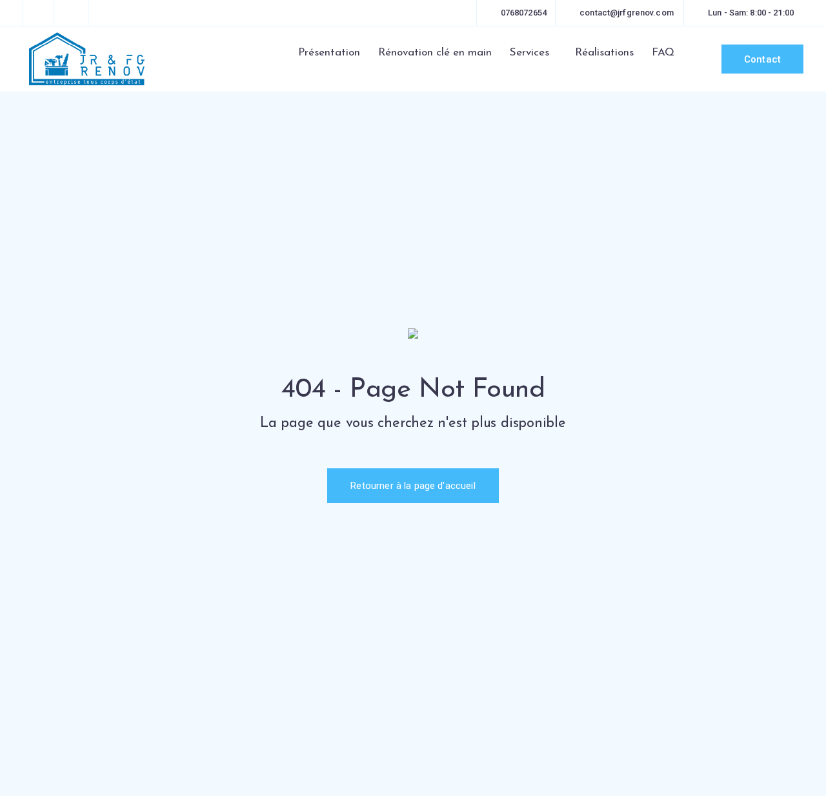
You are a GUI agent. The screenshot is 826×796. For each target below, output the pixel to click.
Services (529, 52)
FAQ (663, 52)
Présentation (329, 52)
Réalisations (604, 52)
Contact (762, 59)
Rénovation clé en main (435, 52)
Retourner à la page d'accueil (412, 486)
